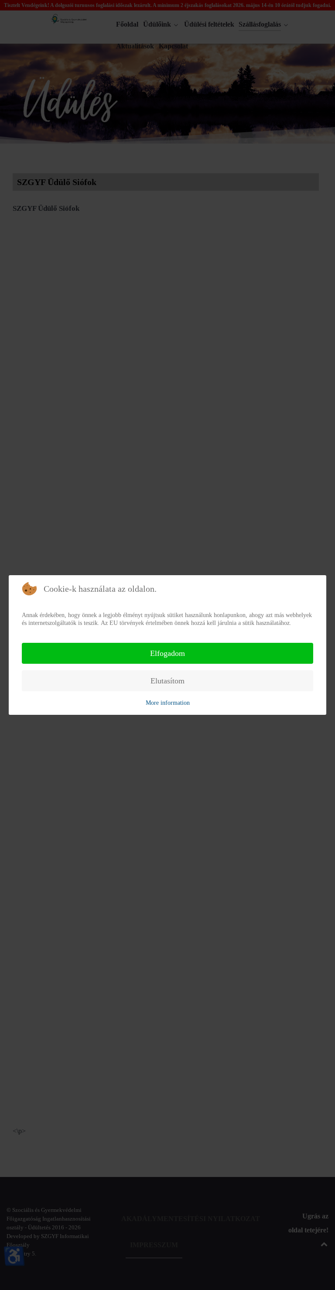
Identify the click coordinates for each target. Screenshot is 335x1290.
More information (168, 703)
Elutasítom (167, 680)
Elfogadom (167, 653)
